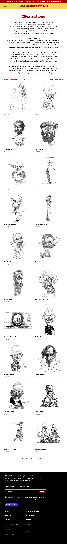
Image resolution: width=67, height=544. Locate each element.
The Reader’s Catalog (14, 524)
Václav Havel (39, 337)
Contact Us (8, 519)
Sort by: (6, 79)
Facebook (27, 525)
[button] (4, 6)
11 (40, 459)
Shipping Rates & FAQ (33, 511)
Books (28, 519)
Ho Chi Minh (8, 262)
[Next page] (44, 459)
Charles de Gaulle (41, 187)
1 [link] (22, 459)
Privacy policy (8, 529)
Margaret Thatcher (41, 299)
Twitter (27, 531)
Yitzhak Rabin (9, 374)
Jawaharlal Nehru (10, 224)
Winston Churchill (10, 112)
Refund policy (8, 526)
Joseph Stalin (8, 299)
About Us (8, 515)
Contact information (9, 534)
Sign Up (42, 491)
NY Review (29, 515)
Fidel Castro (39, 149)
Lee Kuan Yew (9, 411)
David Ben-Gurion (41, 112)
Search (7, 511)
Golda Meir (8, 149)
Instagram (27, 528)
